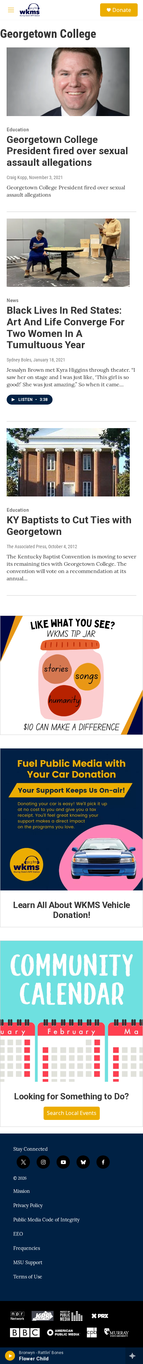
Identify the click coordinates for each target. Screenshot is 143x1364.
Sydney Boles (19, 359)
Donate (121, 10)
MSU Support (27, 1263)
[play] (10, 1355)
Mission (21, 1191)
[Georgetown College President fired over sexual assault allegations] (68, 81)
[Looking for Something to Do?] (71, 1011)
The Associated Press (26, 546)
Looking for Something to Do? (71, 1096)
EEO (18, 1234)
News (13, 300)
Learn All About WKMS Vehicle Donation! (71, 910)
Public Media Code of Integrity (46, 1220)
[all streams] (134, 1355)
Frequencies (26, 1248)
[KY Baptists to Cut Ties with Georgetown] (68, 462)
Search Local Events (71, 1113)
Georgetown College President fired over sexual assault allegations (67, 151)
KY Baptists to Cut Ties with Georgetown (69, 525)
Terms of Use (27, 1277)
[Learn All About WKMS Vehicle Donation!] (71, 819)
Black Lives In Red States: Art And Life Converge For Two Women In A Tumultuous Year (66, 327)
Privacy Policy (28, 1205)
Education (18, 129)
